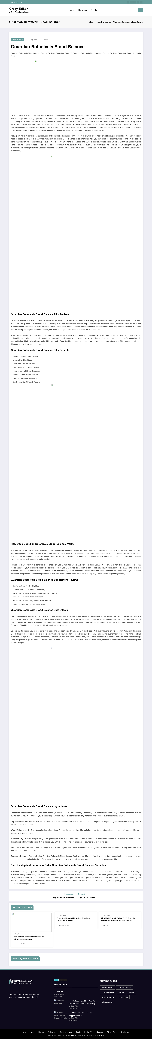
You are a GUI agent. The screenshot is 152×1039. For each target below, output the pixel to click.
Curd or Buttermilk (108, 992)
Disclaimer (125, 1032)
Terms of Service (66, 1032)
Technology (52, 1032)
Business (82, 9)
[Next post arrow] (140, 896)
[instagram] (138, 2)
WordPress (72, 1035)
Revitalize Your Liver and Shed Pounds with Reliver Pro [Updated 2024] (28, 938)
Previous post (69, 894)
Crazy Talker (18, 8)
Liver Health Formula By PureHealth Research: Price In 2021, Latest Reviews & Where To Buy (118, 919)
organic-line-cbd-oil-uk (63, 897)
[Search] (130, 10)
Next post (81, 894)
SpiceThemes (99, 1035)
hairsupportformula (108, 997)
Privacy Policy (112, 1032)
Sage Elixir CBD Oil (87, 897)
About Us (99, 1032)
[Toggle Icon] (140, 10)
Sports (78, 1032)
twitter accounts (107, 1002)
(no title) (60, 991)
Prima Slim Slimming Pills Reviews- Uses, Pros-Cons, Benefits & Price (73, 919)
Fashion (94, 9)
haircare (121, 992)
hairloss (131, 992)
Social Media (123, 997)
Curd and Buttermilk (124, 987)
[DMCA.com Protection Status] (60, 980)
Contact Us (88, 1032)
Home (71, 9)
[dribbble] (134, 2)
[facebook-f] (128, 2)
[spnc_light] (134, 10)
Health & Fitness (18, 39)
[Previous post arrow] (12, 896)
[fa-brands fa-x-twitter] (131, 2)
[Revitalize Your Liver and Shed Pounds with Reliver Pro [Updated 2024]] (32, 922)
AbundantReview (107, 987)
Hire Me (41, 1032)
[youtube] (141, 2)
